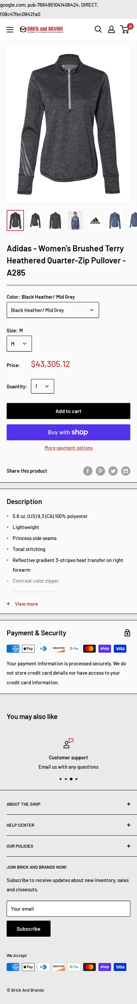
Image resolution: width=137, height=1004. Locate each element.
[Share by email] (125, 471)
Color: (41, 297)
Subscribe (29, 928)
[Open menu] (10, 29)
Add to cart (68, 411)
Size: (15, 330)
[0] (125, 29)
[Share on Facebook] (87, 471)
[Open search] (98, 29)
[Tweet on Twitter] (113, 471)
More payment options (69, 448)
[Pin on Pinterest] (100, 471)
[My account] (111, 29)
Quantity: (17, 386)
